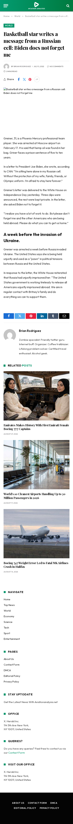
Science (8, 622)
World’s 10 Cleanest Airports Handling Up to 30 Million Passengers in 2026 (34, 496)
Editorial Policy (12, 676)
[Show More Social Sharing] (37, 79)
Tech (6, 627)
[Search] (67, 6)
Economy (9, 616)
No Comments (56, 66)
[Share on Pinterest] (30, 79)
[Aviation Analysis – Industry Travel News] (36, 5)
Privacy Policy (11, 681)
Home (7, 599)
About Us (9, 659)
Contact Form (11, 664)
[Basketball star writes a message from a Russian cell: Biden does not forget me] (36, 109)
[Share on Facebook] (18, 79)
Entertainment (12, 638)
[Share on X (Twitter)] (24, 79)
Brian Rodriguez (22, 66)
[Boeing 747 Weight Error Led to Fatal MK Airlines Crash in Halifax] (36, 533)
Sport (7, 633)
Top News (9, 605)
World (9, 25)
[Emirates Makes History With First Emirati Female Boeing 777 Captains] (36, 395)
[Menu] (6, 6)
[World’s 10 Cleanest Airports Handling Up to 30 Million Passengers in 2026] (36, 464)
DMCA (7, 670)
